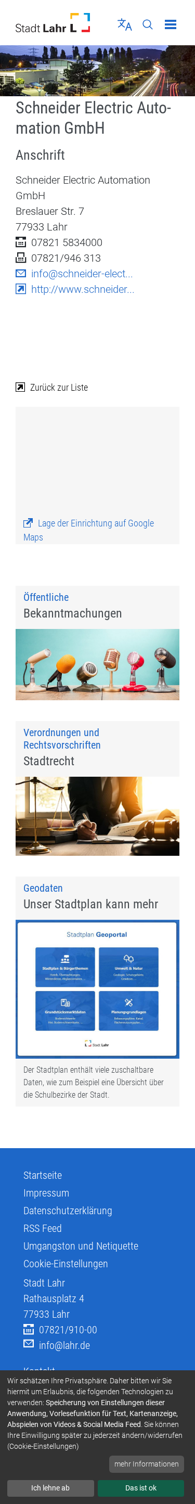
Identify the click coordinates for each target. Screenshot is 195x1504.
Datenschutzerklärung (67, 1210)
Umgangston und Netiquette (80, 1246)
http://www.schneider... (83, 289)
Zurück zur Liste (59, 387)
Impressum (46, 1193)
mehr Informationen (146, 1464)
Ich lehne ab (50, 1488)
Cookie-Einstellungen (65, 1263)
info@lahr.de (64, 1345)
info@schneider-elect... (82, 273)
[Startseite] (53, 22)
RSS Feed (42, 1228)
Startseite (42, 1175)
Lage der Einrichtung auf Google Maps (88, 530)
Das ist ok (141, 1488)
